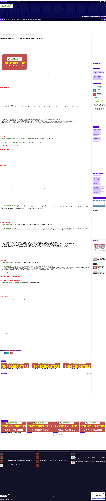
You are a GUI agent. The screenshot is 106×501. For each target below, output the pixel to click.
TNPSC (5, 19)
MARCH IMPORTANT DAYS (6, 34)
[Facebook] (5, 353)
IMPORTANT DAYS (11, 350)
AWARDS (95, 129)
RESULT (95, 77)
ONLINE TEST (98, 16)
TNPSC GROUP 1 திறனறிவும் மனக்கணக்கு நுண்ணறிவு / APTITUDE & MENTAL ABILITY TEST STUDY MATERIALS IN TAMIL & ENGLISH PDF (18, 461)
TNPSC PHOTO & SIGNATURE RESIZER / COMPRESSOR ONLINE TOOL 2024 (101, 259)
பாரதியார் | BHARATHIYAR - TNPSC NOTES (100, 263)
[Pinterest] (10, 353)
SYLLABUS (99, 77)
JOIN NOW (102, 107)
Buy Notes (22, 1)
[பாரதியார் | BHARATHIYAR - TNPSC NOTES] (95, 264)
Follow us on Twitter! (99, 87)
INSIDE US (8, 19)
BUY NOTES (13, 19)
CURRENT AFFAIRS (87, 16)
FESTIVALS (99, 129)
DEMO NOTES (17, 19)
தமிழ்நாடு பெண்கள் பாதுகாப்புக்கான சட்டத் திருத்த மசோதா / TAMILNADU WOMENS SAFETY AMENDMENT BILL (91, 434)
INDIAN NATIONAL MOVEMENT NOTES (98, 191)
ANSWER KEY (95, 72)
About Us (9, 1)
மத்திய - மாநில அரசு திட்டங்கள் (30, 19)
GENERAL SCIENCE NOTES (97, 175)
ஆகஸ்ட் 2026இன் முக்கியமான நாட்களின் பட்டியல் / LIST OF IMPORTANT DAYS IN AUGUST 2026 (44, 368)
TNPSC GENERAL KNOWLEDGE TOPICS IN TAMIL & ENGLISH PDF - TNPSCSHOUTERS (12, 368)
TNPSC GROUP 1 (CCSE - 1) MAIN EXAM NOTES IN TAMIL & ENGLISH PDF (84, 453)
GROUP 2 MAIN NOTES (97, 184)
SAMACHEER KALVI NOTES (97, 193)
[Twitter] (7, 353)
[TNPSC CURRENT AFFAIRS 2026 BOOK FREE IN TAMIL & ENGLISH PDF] (99, 248)
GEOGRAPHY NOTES (96, 179)
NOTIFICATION (100, 76)
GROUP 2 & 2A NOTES (97, 183)
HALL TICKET (95, 76)
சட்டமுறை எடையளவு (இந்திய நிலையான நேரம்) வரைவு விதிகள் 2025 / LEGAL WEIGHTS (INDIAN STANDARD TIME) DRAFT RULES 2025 (65, 434)
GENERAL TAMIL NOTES (97, 178)
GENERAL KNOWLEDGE (93, 16)
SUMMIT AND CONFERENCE (97, 137)
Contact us (12, 1)
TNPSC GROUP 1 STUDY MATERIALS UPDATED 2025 (10, 456)
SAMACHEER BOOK (103, 16)
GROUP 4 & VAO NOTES (97, 187)
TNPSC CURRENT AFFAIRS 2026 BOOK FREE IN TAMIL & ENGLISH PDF (99, 255)
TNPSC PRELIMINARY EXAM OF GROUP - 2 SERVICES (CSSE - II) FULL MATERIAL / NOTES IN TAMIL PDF (52, 464)
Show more (89, 361)
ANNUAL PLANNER (100, 71)
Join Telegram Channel (98, 498)
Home (2, 19)
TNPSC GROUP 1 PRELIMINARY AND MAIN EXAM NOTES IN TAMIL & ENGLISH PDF (14, 453)
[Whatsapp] (8, 353)
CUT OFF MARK (96, 73)
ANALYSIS (95, 71)
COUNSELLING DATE (101, 72)
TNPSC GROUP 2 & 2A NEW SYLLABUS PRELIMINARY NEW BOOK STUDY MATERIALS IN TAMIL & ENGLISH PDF (53, 460)
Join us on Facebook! (99, 90)
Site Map (15, 1)
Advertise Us (18, 1)
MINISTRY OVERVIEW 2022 (97, 134)
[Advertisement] (91, 9)
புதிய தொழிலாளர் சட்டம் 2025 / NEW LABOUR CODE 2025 (13, 432)
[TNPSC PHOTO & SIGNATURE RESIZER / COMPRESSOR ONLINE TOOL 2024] (95, 259)
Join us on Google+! (99, 94)
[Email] (12, 353)
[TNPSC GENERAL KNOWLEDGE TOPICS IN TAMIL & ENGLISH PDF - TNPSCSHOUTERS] (95, 267)
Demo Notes (25, 1)
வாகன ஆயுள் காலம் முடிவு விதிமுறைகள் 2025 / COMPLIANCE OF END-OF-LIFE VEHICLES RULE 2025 (39, 434)
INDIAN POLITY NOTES (97, 192)
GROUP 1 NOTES (96, 182)
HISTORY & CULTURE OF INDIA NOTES (98, 188)
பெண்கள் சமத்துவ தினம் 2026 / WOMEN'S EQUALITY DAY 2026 (71, 368)
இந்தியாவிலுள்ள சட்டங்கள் (97, 138)
